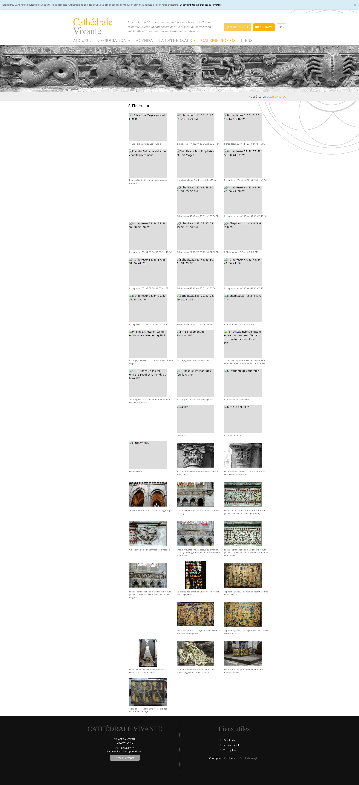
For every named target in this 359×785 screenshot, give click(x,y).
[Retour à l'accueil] (97, 26)
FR (281, 27)
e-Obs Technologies (248, 758)
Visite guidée (239, 27)
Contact (266, 27)
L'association (112, 40)
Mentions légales (232, 745)
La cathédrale (176, 40)
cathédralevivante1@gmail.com (124, 751)
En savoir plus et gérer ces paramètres (201, 4)
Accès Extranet (125, 758)
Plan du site (229, 740)
